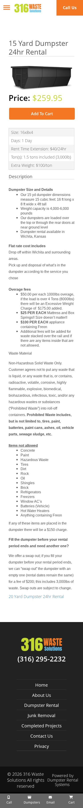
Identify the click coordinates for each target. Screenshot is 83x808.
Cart (71, 802)
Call (9, 802)
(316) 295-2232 (41, 659)
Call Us (70, 7)
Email (50, 802)
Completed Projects (41, 726)
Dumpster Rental (41, 705)
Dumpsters (31, 802)
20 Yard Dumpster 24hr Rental (36, 596)
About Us (41, 695)
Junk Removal (41, 715)
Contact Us (41, 736)
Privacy (41, 746)
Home (41, 685)
